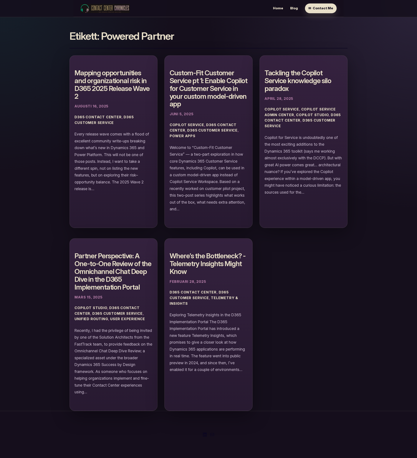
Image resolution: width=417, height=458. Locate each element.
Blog (294, 8)
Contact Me (323, 8)
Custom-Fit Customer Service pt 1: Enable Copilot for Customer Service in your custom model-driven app (208, 88)
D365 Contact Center (97, 117)
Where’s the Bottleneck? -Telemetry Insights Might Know (208, 263)
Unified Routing (91, 319)
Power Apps (182, 136)
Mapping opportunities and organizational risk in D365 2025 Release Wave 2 (111, 84)
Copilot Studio (312, 115)
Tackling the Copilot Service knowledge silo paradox (298, 80)
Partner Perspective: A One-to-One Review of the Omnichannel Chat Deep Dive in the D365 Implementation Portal (112, 271)
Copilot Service (187, 125)
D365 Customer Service (212, 130)
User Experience (127, 319)
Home (278, 8)
